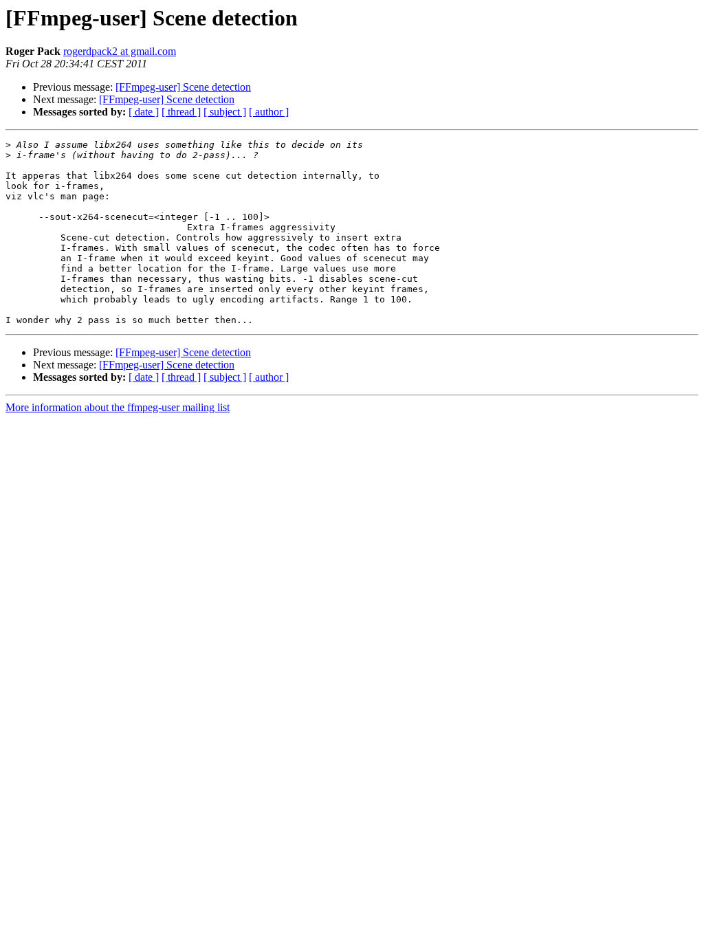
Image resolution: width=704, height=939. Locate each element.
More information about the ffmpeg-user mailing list (118, 407)
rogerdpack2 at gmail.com (119, 51)
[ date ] (144, 112)
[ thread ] (181, 112)
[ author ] (269, 112)
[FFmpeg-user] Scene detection (183, 87)
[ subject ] (225, 112)
